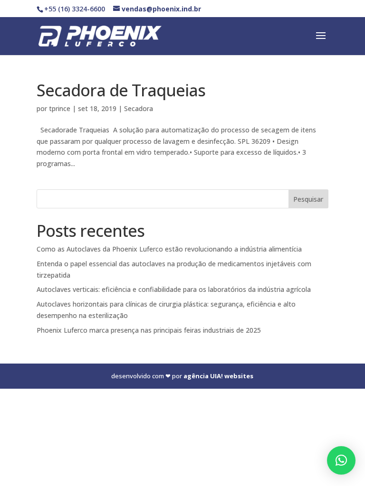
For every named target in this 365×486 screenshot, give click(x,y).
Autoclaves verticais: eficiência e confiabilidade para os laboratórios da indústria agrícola (174, 289)
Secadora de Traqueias (121, 90)
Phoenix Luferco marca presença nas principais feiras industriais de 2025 (149, 330)
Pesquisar (308, 199)
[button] (341, 460)
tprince (59, 108)
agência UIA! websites (218, 376)
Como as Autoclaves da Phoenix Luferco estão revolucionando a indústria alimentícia (169, 248)
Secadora (138, 108)
